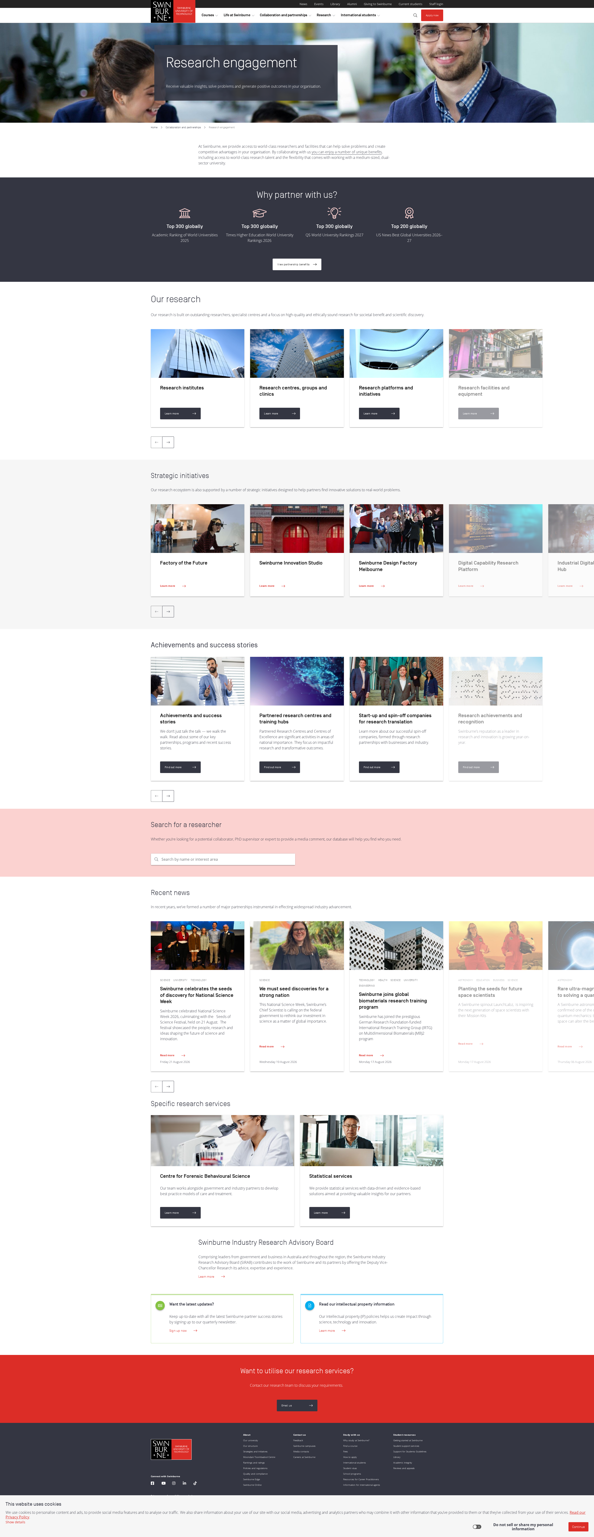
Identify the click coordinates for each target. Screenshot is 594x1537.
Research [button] (326, 16)
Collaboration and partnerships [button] (285, 16)
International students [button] (360, 16)
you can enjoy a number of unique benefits (347, 151)
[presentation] (168, 442)
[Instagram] (173, 1484)
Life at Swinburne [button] (239, 16)
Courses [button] (210, 16)
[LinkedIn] (184, 1484)
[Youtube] (163, 1484)
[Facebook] (152, 1484)
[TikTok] (195, 1484)
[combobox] (228, 859)
